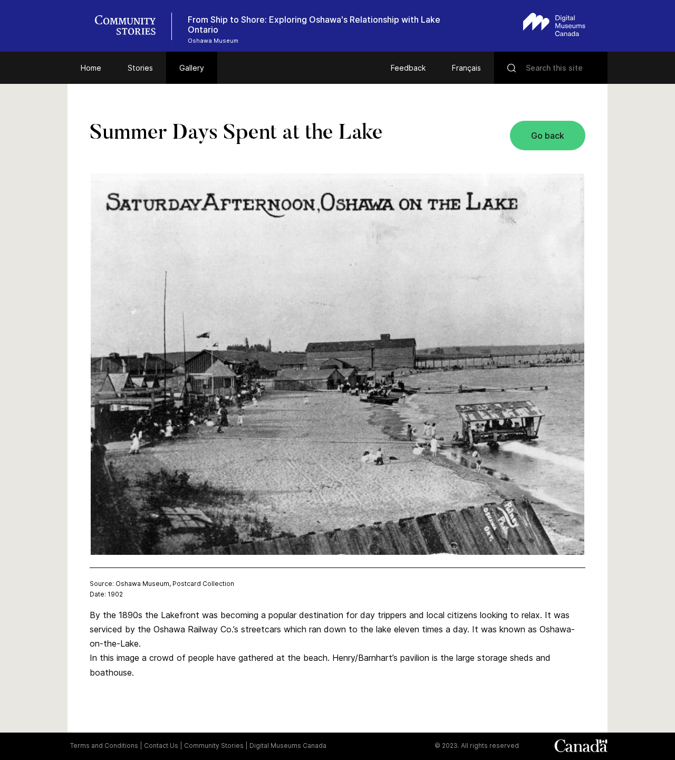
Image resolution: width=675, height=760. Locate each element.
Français (466, 67)
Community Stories (214, 745)
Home (91, 67)
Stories (140, 67)
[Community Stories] (131, 26)
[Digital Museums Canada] (554, 24)
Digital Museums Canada (287, 745)
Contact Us (161, 745)
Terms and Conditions (104, 745)
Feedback (408, 67)
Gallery (191, 67)
